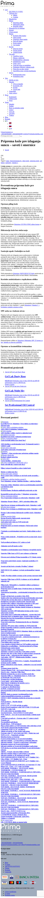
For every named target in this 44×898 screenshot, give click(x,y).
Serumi (11, 30)
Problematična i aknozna (21, 60)
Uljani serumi (13, 32)
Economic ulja (17, 86)
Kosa (6, 95)
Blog (6, 117)
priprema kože (34, 161)
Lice (6, 10)
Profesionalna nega (19, 74)
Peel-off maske (18, 41)
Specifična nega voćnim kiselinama (24, 71)
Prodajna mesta (10, 895)
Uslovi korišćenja (10, 892)
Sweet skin (16, 89)
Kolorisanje (12, 97)
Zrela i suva (17, 63)
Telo (6, 78)
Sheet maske (17, 37)
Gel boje (12, 113)
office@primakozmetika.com (30, 844)
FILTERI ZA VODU (16, 11)
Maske (11, 34)
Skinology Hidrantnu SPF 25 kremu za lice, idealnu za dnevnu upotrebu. (22, 341)
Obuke (7, 868)
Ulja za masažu (18, 84)
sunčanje (8, 163)
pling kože (25, 161)
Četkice (11, 115)
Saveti (7, 150)
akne (7, 161)
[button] (21, 136)
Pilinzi (11, 21)
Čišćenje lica (13, 13)
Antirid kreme (17, 52)
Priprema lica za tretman (17, 28)
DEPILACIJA (13, 80)
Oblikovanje (13, 99)
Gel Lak (11, 112)
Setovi (11, 73)
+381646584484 (17, 134)
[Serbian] (6, 121)
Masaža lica (13, 19)
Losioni (15, 17)
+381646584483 (6, 134)
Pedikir (11, 106)
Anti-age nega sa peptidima (22, 65)
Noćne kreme (17, 50)
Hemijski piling (18, 23)
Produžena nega (18, 76)
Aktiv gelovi (13, 93)
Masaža (11, 82)
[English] (10, 124)
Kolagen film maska (19, 36)
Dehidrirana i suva (19, 61)
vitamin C (15, 163)
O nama (7, 864)
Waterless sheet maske (20, 39)
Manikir (11, 104)
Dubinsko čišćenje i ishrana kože (23, 67)
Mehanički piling (18, 24)
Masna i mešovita (18, 58)
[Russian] (10, 127)
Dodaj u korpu (9, 384)
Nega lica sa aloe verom (21, 69)
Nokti (7, 102)
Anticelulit (12, 91)
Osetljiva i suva (18, 56)
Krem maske (17, 43)
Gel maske (16, 45)
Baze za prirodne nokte (16, 108)
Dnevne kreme (18, 49)
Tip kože (12, 54)
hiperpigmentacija (15, 161)
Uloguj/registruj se (7, 132)
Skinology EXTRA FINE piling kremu (26, 224)
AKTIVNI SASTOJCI (12, 866)
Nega (10, 100)
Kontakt (7, 119)
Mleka (15, 15)
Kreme (11, 47)
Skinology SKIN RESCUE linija (23, 273)
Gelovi (11, 110)
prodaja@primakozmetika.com (33, 134)
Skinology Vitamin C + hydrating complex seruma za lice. (20, 306)
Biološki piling (18, 26)
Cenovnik (8, 872)
